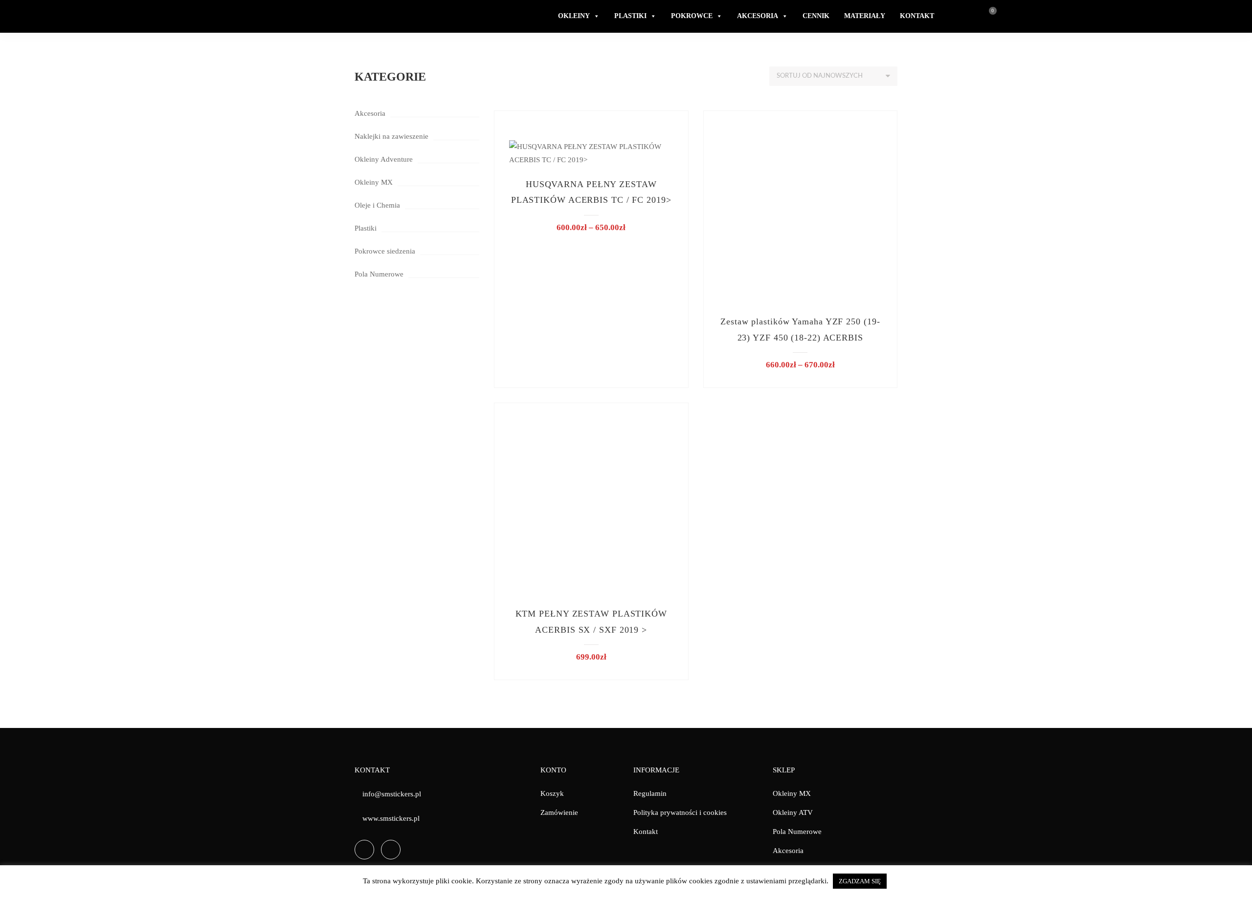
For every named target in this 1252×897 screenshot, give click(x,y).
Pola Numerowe (379, 274)
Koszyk (552, 793)
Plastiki (366, 228)
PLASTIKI (630, 16)
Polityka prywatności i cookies (680, 812)
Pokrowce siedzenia (385, 251)
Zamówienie (559, 812)
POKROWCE (692, 16)
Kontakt (645, 831)
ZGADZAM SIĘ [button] (860, 881)
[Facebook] (364, 849)
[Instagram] (391, 849)
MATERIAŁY (864, 16)
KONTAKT (917, 16)
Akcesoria (370, 113)
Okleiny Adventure (384, 159)
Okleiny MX (374, 182)
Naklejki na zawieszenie (391, 136)
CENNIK (816, 16)
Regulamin (650, 793)
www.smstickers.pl (391, 818)
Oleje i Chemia (377, 205)
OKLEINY (574, 16)
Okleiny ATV (793, 812)
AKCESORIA (757, 16)
